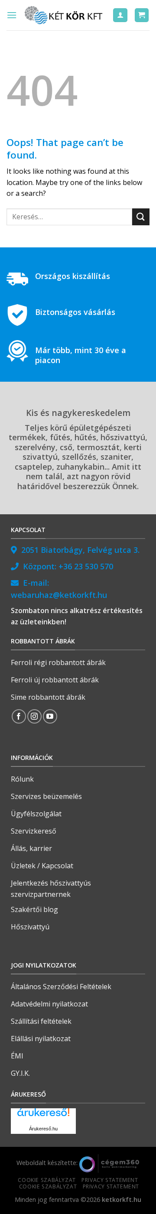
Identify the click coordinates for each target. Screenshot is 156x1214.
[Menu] (11, 15)
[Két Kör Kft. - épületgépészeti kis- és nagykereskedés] (64, 15)
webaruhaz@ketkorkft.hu (59, 595)
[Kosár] (142, 15)
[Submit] (141, 216)
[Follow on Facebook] (19, 716)
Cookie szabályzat (46, 1180)
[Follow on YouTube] (50, 716)
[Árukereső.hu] (43, 1115)
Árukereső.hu (43, 1128)
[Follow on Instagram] (34, 716)
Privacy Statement (109, 1180)
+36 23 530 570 (85, 566)
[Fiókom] (120, 15)
